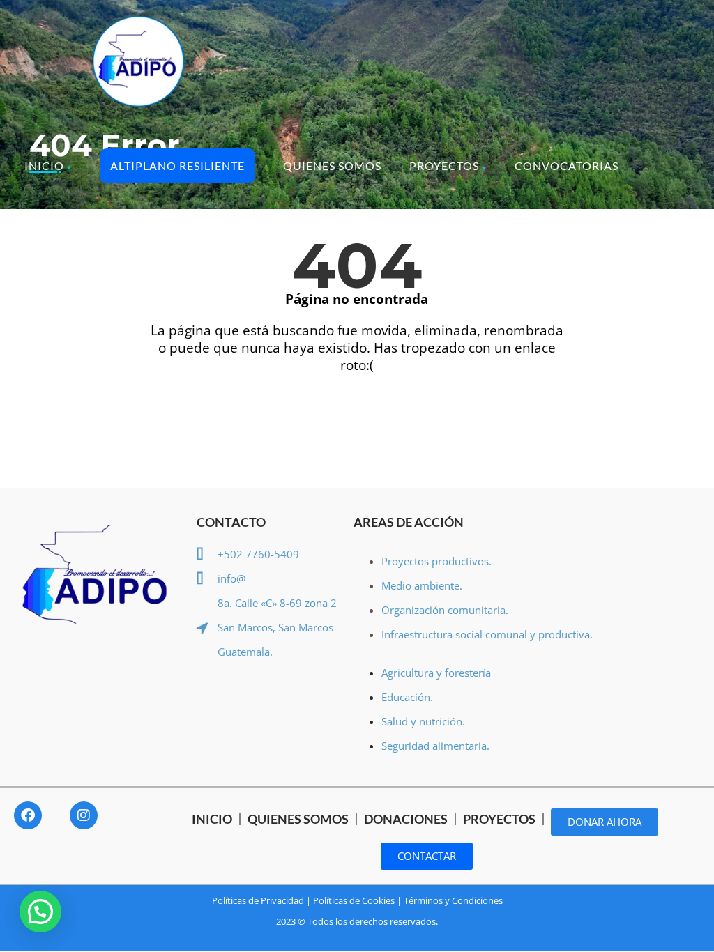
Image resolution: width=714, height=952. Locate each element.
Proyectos (444, 165)
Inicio (44, 165)
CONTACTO (231, 522)
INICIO (212, 819)
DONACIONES (406, 819)
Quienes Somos (332, 165)
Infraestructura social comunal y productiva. (487, 634)
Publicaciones (72, 242)
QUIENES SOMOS (298, 819)
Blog (165, 242)
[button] (40, 911)
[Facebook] (28, 815)
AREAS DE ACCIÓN (409, 522)
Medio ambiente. (421, 585)
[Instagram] (84, 815)
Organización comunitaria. (446, 610)
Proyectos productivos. (436, 561)
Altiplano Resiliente (177, 165)
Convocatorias (566, 165)
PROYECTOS (499, 819)
